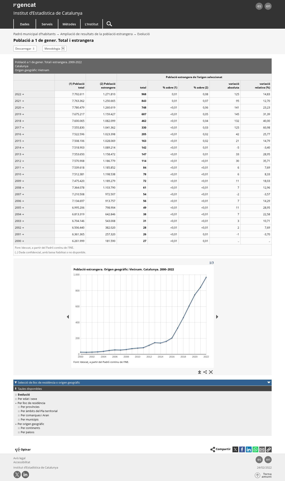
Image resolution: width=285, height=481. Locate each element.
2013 (18, 154)
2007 (18, 194)
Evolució (143, 34)
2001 (18, 234)
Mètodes (69, 24)
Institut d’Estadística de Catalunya (47, 13)
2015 (18, 141)
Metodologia (52, 48)
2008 (18, 187)
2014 (18, 147)
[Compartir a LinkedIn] (249, 449)
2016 (18, 134)
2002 (18, 227)
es (259, 6)
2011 (18, 167)
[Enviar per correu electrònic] (262, 449)
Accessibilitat (21, 462)
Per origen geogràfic (31, 424)
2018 (18, 121)
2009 (18, 181)
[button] (269, 449)
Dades (24, 24)
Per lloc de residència (31, 403)
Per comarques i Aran (35, 415)
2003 (18, 221)
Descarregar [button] (23, 48)
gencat (65, 6)
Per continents (30, 428)
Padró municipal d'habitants (34, 34)
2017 (18, 127)
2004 (18, 214)
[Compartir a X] (235, 449)
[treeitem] (141, 399)
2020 (18, 107)
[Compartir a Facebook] (242, 449)
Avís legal (19, 458)
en (268, 6)
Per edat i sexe (27, 399)
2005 (18, 207)
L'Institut (91, 24)
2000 (18, 241)
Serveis (47, 24)
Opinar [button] (26, 449)
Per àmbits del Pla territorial (39, 411)
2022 (18, 94)
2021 (18, 101)
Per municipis (30, 419)
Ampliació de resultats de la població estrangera (96, 34)
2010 (18, 174)
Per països (27, 432)
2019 (18, 114)
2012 (18, 161)
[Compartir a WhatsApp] (255, 449)
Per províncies (30, 407)
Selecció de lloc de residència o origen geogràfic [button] (49, 382)
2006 (18, 201)
